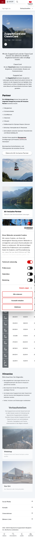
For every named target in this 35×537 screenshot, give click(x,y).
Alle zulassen (17, 294)
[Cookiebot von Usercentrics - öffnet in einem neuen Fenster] (25, 228)
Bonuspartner (22, 137)
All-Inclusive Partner (12, 212)
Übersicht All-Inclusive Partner (17, 153)
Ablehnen (17, 307)
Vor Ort (7, 486)
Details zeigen (24, 288)
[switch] (30, 268)
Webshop (8, 452)
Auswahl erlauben (17, 300)
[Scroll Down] (5, 44)
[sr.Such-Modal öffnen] (17, 2)
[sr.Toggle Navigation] (2, 2)
